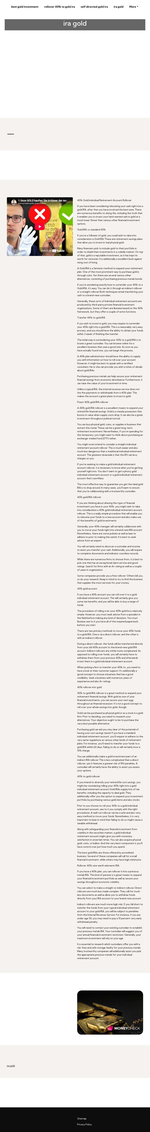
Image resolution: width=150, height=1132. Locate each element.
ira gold (118, 6)
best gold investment (24, 6)
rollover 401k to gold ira (59, 6)
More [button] (132, 6)
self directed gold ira (94, 6)
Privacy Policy (84, 1124)
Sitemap (81, 1118)
